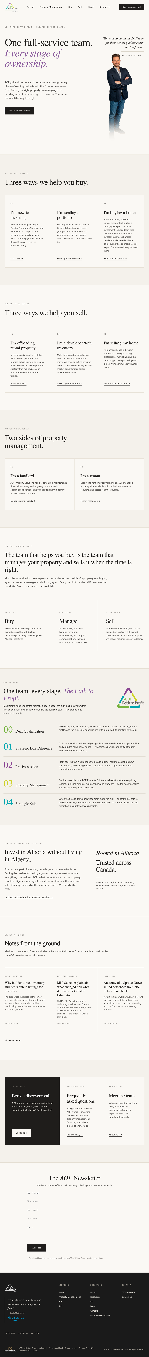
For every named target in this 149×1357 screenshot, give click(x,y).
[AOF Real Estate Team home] (11, 7)
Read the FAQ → (75, 1134)
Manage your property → (22, 501)
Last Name (32, 1210)
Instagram (10, 1333)
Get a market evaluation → (117, 383)
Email (30, 1227)
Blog (92, 1306)
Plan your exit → (18, 383)
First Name (33, 1193)
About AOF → (115, 1134)
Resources (105, 7)
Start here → (16, 258)
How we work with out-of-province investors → (29, 896)
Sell (80, 7)
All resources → (13, 1040)
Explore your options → (115, 258)
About (91, 7)
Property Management (51, 7)
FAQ (92, 1301)
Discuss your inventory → (69, 383)
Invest (30, 7)
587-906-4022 (128, 1292)
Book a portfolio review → (69, 258)
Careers (94, 1310)
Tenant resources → (90, 501)
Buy (70, 7)
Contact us (127, 1296)
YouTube (35, 1333)
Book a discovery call (132, 7)
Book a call (21, 1132)
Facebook (23, 1333)
